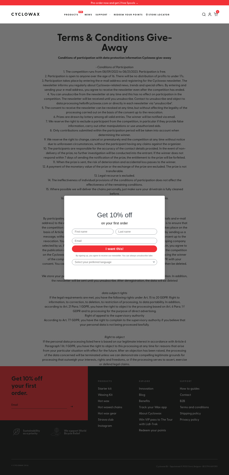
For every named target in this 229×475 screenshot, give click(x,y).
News (88, 14)
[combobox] (113, 262)
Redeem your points (128, 14)
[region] (114, 2)
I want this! (115, 249)
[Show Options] (154, 262)
